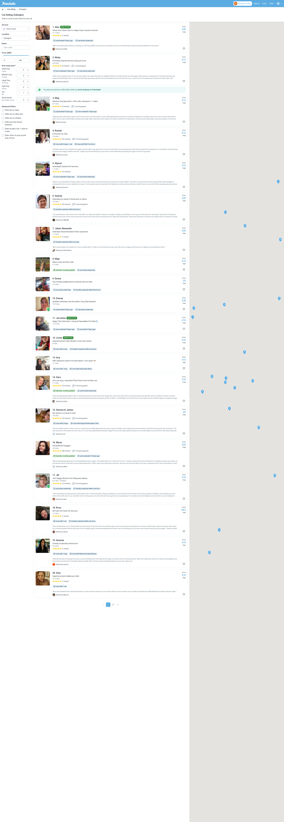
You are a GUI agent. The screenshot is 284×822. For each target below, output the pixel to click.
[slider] (3, 55)
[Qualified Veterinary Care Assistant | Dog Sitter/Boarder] (110, 304)
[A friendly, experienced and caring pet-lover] (110, 69)
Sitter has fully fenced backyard (13, 123)
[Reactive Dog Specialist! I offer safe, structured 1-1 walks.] (110, 110)
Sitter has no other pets (14, 114)
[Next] (118, 604)
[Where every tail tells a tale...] (110, 264)
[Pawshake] (9, 3)
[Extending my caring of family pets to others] (110, 207)
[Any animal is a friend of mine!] (110, 422)
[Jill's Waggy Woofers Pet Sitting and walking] (110, 487)
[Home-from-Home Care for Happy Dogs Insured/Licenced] (110, 38)
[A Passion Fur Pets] (110, 142)
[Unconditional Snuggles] (110, 454)
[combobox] (16, 29)
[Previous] (103, 604)
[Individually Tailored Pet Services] (110, 175)
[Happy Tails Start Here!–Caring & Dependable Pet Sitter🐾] (110, 323)
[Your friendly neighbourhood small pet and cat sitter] (110, 284)
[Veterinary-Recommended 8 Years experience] (110, 239)
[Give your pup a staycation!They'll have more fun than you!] (110, 389)
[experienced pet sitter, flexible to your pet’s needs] (110, 343)
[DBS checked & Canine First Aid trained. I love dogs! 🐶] (110, 363)
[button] (278, 181)
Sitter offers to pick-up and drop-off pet (15, 136)
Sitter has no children (13, 118)
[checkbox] (3, 110)
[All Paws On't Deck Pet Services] (110, 519)
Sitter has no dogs (12, 110)
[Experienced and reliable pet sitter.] (110, 584)
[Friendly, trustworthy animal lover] (110, 552)
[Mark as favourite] (184, 48)
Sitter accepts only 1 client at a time (16, 130)
